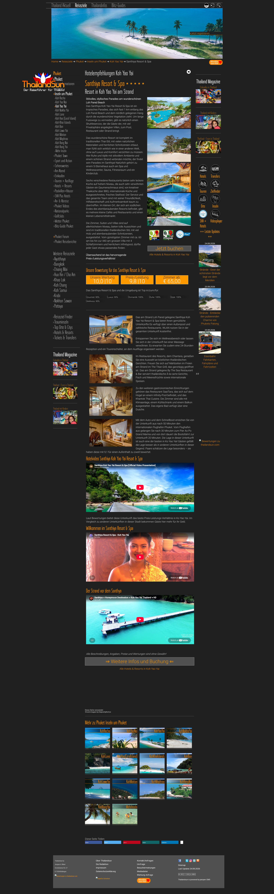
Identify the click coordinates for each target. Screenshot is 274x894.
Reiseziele (81, 5)
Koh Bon (59, 126)
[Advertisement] (210, 404)
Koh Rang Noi (62, 143)
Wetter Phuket (62, 221)
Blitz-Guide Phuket (64, 226)
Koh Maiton (61, 135)
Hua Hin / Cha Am (64, 274)
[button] (93, 842)
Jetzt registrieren (200, 33)
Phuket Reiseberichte (65, 242)
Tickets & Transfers (65, 337)
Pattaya (58, 306)
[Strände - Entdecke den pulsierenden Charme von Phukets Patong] (210, 309)
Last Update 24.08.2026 (189, 868)
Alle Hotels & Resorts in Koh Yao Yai (169, 254)
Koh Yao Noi (61, 102)
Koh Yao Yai (116, 61)
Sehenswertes (62, 166)
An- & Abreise (62, 201)
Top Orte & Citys (63, 327)
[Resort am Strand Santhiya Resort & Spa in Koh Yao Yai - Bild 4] (169, 224)
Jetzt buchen (169, 248)
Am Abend (60, 171)
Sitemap (182, 865)
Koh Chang (60, 285)
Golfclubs (59, 216)
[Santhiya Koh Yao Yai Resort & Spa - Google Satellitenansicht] (168, 239)
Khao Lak (59, 280)
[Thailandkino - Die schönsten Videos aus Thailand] (215, 214)
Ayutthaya (60, 259)
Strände (59, 89)
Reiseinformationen (64, 84)
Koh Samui (60, 290)
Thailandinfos (99, 5)
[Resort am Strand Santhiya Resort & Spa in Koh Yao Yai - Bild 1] (169, 127)
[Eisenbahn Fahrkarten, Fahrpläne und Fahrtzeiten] (210, 352)
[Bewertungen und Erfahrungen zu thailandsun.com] (210, 444)
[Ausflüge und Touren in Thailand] (203, 184)
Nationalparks (62, 211)
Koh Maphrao (62, 139)
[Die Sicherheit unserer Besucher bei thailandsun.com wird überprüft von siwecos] (103, 879)
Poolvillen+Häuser (64, 191)
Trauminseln (61, 322)
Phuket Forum (62, 237)
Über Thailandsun (104, 860)
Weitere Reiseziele (64, 253)
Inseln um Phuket (96, 61)
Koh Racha (60, 98)
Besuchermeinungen (146, 868)
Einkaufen (60, 176)
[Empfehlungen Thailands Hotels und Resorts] (203, 169)
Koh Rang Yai (62, 147)
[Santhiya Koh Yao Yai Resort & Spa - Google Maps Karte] (154, 239)
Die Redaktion (102, 864)
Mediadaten (142, 871)
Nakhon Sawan (63, 300)
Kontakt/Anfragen (145, 860)
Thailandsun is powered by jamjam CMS (194, 879)
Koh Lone (60, 114)
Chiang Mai (60, 269)
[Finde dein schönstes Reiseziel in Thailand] (215, 184)
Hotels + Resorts (63, 186)
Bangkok (59, 264)
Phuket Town (61, 156)
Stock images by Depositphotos (98, 712)
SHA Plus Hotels (62, 196)
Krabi (57, 295)
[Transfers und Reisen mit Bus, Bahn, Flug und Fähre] (215, 169)
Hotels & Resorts (63, 332)
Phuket (80, 61)
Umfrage (141, 864)
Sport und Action (63, 161)
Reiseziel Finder (63, 316)
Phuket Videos (62, 206)
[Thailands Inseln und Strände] (215, 199)
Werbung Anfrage (145, 875)
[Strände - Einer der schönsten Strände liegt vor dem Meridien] (210, 266)
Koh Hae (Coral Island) (66, 118)
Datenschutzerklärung (106, 871)
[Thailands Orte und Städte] (203, 199)
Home (54, 61)
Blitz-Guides (119, 5)
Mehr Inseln (61, 151)
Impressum (101, 868)
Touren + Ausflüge (64, 181)
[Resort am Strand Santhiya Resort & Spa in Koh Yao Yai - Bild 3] (169, 191)
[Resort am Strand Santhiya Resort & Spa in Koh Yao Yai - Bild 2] (169, 161)
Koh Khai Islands (63, 122)
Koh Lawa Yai (62, 130)
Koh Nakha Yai (62, 110)
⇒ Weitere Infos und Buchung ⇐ (140, 661)
